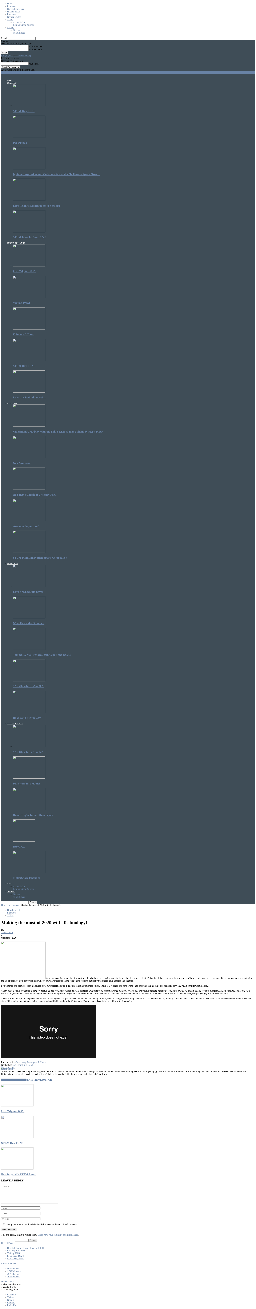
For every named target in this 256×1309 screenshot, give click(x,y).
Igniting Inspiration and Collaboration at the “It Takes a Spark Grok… (56, 174)
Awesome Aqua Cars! (26, 526)
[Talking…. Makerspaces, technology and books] (29, 649)
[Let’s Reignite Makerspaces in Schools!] (29, 200)
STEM (10, 915)
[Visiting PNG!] (29, 297)
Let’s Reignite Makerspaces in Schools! (36, 205)
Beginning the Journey (23, 25)
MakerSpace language (26, 877)
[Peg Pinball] (29, 137)
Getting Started (14, 17)
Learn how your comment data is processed (58, 1235)
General (16, 30)
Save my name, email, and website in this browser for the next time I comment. (41, 1224)
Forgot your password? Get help (16, 55)
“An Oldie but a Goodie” (28, 686)
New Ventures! (22, 463)
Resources (19, 846)
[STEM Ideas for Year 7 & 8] (29, 231)
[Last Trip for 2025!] (29, 265)
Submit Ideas (19, 33)
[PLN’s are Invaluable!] (29, 778)
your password (35, 49)
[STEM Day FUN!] (29, 105)
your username (35, 46)
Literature (11, 14)
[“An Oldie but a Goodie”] (29, 680)
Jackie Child (7, 932)
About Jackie (19, 22)
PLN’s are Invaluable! (26, 783)
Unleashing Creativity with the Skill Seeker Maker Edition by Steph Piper (58, 431)
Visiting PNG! (21, 302)
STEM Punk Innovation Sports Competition (40, 557)
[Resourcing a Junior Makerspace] (29, 809)
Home (10, 3)
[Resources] (24, 841)
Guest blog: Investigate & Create (31, 1062)
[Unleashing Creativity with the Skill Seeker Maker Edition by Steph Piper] (29, 426)
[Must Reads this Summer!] (29, 617)
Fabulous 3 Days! (23, 334)
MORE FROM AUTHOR (39, 1080)
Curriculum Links (15, 9)
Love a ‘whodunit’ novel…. (29, 397)
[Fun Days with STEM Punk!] (17, 1168)
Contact (10, 27)
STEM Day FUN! (24, 111)
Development (13, 11)
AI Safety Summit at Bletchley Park (34, 494)
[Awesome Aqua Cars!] (29, 520)
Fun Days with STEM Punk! (18, 1174)
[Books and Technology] (29, 712)
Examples (11, 6)
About (10, 19)
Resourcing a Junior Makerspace (33, 815)
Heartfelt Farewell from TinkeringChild (25, 1248)
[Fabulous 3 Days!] (29, 328)
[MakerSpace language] (29, 872)
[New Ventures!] (29, 457)
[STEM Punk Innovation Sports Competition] (29, 552)
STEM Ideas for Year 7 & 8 (29, 237)
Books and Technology (27, 717)
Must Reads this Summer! (28, 623)
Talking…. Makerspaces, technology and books (42, 654)
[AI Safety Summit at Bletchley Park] (29, 489)
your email (34, 63)
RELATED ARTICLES (13, 1080)
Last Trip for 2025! (24, 271)
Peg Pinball (20, 142)
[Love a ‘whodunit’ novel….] (29, 391)
